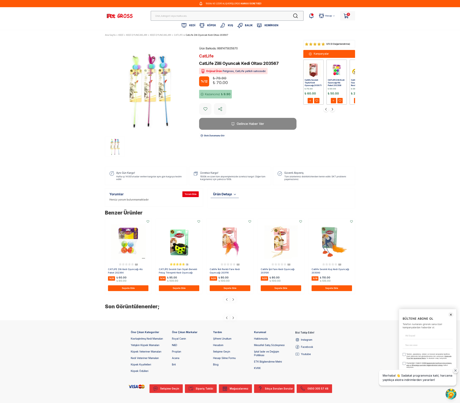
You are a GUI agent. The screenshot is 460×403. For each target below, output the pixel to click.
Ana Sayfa (110, 35)
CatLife (206, 56)
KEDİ (120, 35)
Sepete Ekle (128, 288)
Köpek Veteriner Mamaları (146, 351)
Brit (174, 364)
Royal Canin (179, 338)
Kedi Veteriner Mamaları (145, 358)
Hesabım (218, 345)
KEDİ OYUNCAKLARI (136, 35)
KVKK (257, 368)
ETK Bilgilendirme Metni (268, 361)
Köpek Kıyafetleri (141, 364)
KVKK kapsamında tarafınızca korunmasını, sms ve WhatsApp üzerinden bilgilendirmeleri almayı (372, 384)
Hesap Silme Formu (224, 358)
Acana (175, 358)
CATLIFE (178, 35)
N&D (174, 345)
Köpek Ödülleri (139, 370)
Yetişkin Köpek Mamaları (145, 345)
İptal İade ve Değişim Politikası (266, 353)
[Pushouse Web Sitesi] (452, 401)
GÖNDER (386, 393)
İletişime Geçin (221, 351)
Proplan (176, 351)
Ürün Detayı (222, 194)
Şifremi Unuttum (222, 338)
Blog (215, 364)
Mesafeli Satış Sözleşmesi (269, 345)
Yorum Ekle (191, 194)
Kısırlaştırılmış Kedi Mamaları (147, 338)
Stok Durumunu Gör (214, 135)
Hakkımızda (261, 338)
